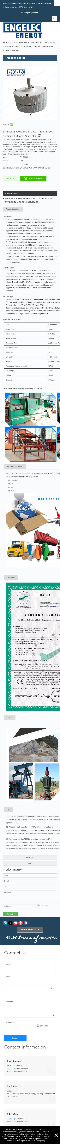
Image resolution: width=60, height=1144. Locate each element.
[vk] (15, 923)
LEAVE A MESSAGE (30, 929)
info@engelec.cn (20, 1072)
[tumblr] (20, 923)
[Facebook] (26, 923)
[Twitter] (10, 923)
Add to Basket (35, 178)
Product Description (12, 193)
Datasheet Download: (11, 168)
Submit (10, 914)
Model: (5, 157)
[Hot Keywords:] (54, 18)
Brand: (5, 161)
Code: (5, 164)
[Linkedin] (5, 923)
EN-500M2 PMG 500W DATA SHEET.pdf (35, 168)
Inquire (10, 178)
